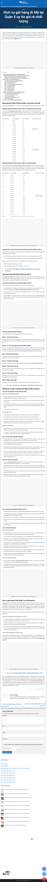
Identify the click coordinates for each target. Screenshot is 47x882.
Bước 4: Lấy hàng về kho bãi (9, 87)
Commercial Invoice (17, 532)
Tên (3, 726)
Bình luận (4, 715)
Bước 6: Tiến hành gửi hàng (9, 89)
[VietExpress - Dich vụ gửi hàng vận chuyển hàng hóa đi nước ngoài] (23, 2)
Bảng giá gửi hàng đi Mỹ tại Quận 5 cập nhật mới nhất (14, 74)
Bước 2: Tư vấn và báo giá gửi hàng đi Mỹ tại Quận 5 (13, 84)
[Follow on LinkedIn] (7, 874)
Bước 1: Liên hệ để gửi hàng (9, 83)
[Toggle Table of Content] (27, 73)
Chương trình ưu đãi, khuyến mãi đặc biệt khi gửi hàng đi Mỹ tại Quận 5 (16, 78)
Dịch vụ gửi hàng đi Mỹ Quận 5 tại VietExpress (12, 99)
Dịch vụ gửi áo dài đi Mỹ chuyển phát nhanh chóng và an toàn (17, 821)
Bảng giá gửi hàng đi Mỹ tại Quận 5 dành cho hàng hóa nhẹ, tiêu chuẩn (16, 75)
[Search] (45, 2)
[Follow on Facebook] (6, 872)
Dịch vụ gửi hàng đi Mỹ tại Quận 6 (8, 782)
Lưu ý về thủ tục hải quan (8, 98)
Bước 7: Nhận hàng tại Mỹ (8, 90)
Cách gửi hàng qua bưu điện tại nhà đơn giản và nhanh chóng (17, 817)
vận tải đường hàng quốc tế (25, 511)
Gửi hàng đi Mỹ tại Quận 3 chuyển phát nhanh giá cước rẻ (28, 673)
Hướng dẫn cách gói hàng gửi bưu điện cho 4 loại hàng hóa (17, 813)
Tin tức (8, 6)
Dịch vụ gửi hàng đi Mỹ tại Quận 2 (8, 773)
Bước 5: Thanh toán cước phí (9, 88)
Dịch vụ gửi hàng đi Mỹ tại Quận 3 (8, 775)
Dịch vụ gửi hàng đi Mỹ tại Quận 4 (8, 777)
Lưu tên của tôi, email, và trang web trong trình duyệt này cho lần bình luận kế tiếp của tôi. (23, 744)
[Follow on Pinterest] (5, 874)
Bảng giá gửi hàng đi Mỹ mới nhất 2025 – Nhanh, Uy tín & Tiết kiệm (15, 768)
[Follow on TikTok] (7, 872)
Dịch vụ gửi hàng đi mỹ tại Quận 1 (8, 770)
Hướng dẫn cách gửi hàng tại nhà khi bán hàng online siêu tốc (17, 809)
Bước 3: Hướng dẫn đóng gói (9, 85)
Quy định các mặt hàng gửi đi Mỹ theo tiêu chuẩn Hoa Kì (27, 385)
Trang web (4, 738)
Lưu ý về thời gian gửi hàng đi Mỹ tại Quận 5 (12, 97)
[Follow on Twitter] (9, 872)
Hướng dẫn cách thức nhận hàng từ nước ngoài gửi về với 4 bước (18, 797)
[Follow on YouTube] (8, 874)
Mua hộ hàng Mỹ (4, 766)
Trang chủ (3, 6)
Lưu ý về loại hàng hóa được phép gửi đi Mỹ (12, 93)
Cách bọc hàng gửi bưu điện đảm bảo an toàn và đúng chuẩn (17, 805)
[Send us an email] (3, 874)
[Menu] (1, 2)
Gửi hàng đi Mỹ (4, 763)
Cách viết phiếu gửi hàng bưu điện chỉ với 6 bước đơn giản (17, 801)
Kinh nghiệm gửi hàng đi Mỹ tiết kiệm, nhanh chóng (26, 269)
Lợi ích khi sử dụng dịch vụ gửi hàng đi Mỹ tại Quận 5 (13, 80)
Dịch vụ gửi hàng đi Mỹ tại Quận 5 (8, 780)
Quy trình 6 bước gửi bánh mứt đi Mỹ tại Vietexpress (16, 825)
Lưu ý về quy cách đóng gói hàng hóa (11, 94)
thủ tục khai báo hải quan (26, 351)
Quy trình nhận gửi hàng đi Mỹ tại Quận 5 (11, 79)
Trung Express (29, 26)
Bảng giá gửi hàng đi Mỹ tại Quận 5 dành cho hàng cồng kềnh (15, 76)
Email (3, 732)
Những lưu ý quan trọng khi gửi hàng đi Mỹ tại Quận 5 (14, 92)
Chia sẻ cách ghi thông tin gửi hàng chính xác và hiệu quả (16, 793)
